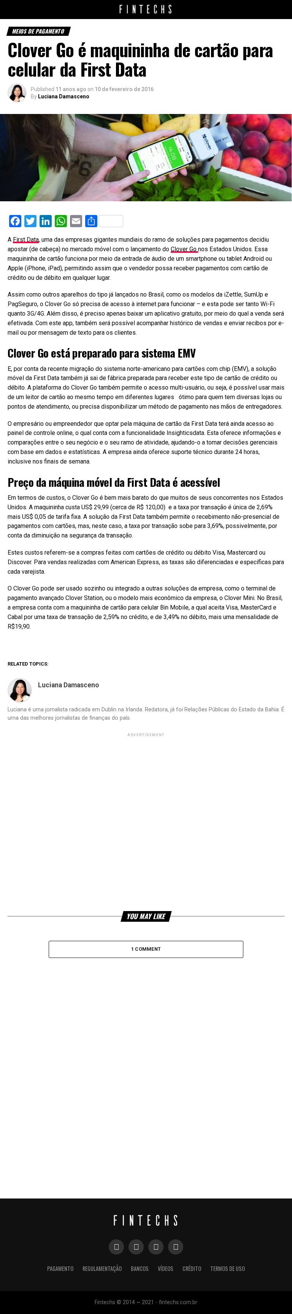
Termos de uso (227, 1268)
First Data (26, 239)
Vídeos (165, 1268)
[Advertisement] (146, 821)
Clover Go (184, 249)
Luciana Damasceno (63, 96)
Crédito (191, 1268)
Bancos (140, 1268)
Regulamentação (102, 1268)
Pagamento (60, 1268)
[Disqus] (146, 1059)
